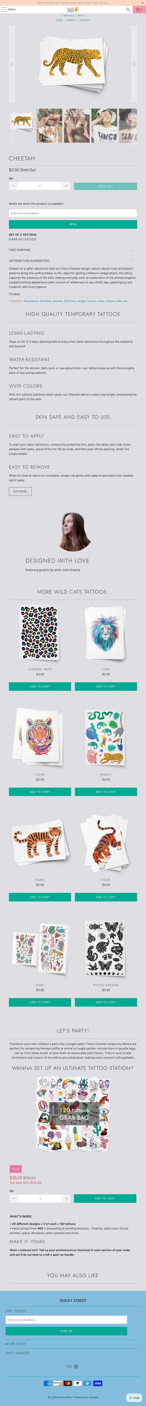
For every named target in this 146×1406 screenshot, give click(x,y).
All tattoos (45, 301)
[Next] (134, 64)
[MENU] (2, 9)
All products (31, 301)
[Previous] (12, 64)
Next (81, 15)
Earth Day (70, 301)
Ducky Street (65, 1397)
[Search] (128, 9)
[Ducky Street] (73, 9)
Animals (57, 301)
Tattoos (110, 301)
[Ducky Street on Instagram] (76, 1366)
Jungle (81, 301)
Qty (11, 178)
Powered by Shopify (86, 1397)
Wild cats (121, 301)
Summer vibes (95, 301)
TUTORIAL (20, 491)
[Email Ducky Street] (69, 1366)
